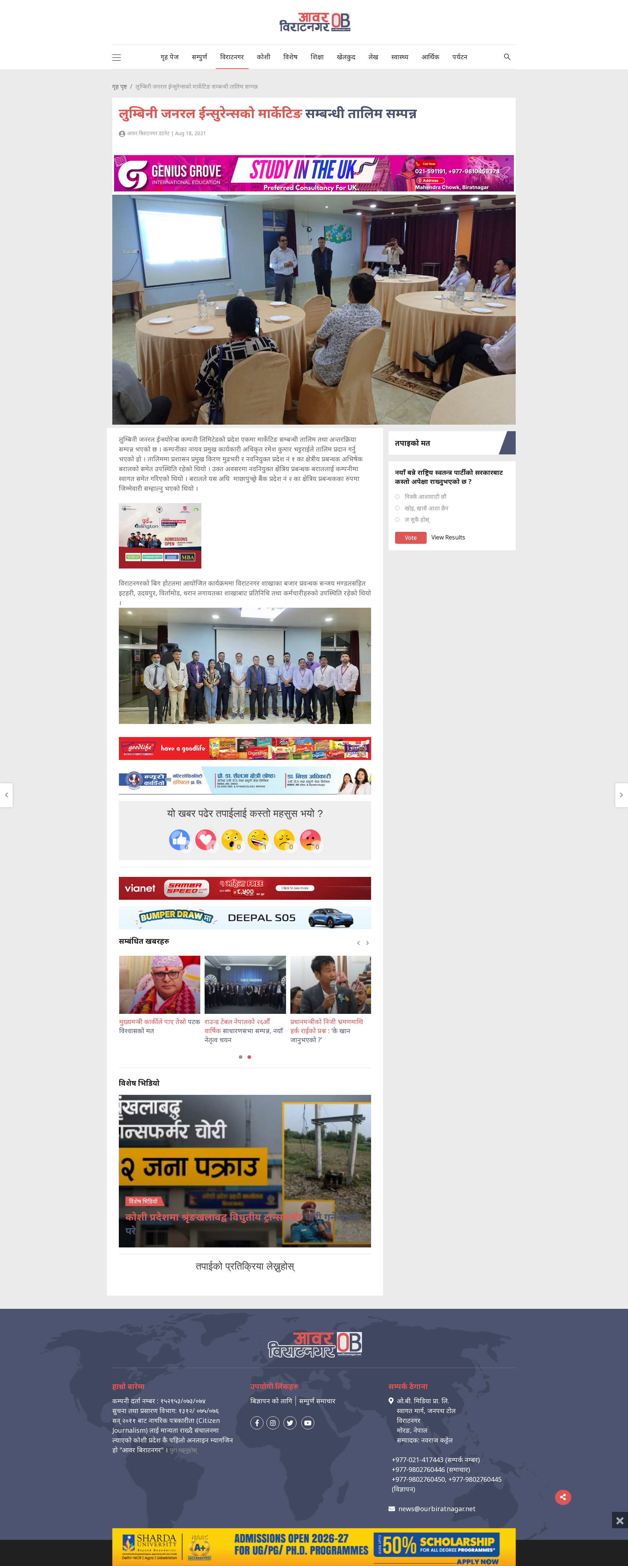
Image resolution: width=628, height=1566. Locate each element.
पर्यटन (459, 56)
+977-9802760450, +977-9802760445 (447, 1479)
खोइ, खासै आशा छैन (426, 508)
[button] (240, 1057)
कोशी (263, 56)
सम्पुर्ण (199, 56)
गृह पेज (170, 56)
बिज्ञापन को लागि (271, 1400)
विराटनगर (232, 56)
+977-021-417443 (417, 1459)
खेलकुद (346, 56)
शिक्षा (317, 56)
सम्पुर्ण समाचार (317, 1400)
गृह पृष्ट (119, 86)
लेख (373, 56)
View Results (448, 537)
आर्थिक (430, 56)
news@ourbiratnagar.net (437, 1508)
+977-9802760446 (418, 1469)
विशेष (290, 56)
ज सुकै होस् (417, 519)
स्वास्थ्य (399, 56)
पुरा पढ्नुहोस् (183, 1450)
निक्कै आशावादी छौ (425, 497)
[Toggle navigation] (116, 57)
